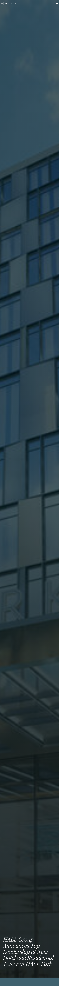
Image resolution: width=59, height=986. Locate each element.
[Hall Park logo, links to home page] (9, 3)
